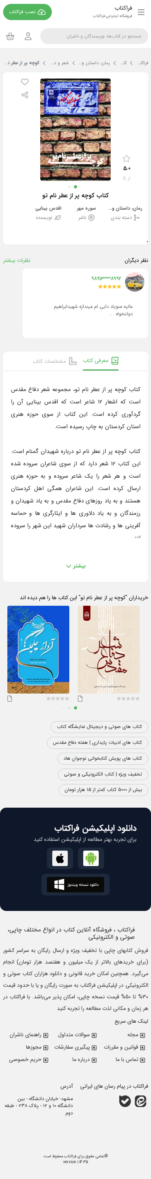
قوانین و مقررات (121, 1047)
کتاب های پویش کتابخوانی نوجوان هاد (102, 758)
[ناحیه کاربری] (28, 36)
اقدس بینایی (48, 208)
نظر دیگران (136, 260)
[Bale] (125, 1101)
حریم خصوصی (25, 1059)
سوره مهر (86, 208)
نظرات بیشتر (17, 260)
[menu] (141, 12)
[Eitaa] (140, 1101)
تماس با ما (127, 1059)
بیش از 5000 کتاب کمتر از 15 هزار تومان (103, 790)
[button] (25, 81)
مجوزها (33, 1047)
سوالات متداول (74, 1034)
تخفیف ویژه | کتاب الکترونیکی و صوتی (103, 774)
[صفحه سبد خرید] (10, 36)
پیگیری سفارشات (72, 1047)
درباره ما (81, 1059)
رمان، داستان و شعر (125, 208)
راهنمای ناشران (25, 1034)
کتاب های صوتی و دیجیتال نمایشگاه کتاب (99, 727)
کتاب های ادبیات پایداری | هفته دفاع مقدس (97, 743)
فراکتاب (69, 1156)
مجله (132, 1034)
